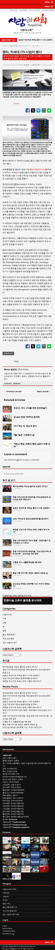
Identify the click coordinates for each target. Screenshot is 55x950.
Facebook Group (20, 825)
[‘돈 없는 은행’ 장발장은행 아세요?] (7, 842)
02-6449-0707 (12, 768)
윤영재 (26, 65)
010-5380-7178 (13, 774)
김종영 (16, 760)
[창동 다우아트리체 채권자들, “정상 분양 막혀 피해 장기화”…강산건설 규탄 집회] (7, 555)
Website (16, 383)
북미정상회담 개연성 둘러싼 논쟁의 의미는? (30, 486)
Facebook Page (19, 822)
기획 (4, 618)
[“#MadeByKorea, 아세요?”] (35, 856)
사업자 (5, 782)
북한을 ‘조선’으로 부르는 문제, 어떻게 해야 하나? (31, 530)
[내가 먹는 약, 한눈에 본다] (7, 429)
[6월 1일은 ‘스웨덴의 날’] (7, 438)
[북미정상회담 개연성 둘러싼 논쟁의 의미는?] (7, 490)
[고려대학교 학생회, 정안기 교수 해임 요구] (7, 856)
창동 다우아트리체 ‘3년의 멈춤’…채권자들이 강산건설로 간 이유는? (31, 541)
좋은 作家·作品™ (9, 634)
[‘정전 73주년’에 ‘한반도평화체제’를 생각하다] (7, 523)
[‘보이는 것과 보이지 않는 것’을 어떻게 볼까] (44, 856)
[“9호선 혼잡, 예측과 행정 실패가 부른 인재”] (7, 447)
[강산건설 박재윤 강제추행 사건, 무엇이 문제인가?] (7, 588)
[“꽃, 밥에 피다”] (16, 856)
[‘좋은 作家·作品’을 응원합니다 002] (25, 842)
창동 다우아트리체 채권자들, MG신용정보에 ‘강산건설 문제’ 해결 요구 (32, 498)
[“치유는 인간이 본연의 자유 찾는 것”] (16, 849)
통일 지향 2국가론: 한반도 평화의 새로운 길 (30, 573)
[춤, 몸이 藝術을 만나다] (7, 878)
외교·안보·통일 (8, 638)
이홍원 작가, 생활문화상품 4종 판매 (27, 562)
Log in (5, 926)
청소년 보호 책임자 (10, 779)
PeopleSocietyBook (21, 827)
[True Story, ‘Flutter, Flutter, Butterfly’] (25, 849)
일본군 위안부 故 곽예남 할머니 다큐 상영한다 (31, 508)
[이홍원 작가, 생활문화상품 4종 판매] (7, 566)
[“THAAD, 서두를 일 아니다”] (35, 842)
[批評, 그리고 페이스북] (35, 864)
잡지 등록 (6, 787)
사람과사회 (35, 65)
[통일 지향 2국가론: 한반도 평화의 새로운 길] (7, 577)
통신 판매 (6, 816)
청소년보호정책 (34, 10)
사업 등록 (6, 803)
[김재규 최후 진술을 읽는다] (35, 871)
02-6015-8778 (12, 771)
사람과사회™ (12, 758)
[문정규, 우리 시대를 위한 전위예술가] (7, 411)
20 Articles (23, 369)
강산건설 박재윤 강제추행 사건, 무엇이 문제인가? (31, 584)
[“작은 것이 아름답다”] (7, 849)
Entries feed (7, 928)
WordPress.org (8, 934)
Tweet (16, 103)
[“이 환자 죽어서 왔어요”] (25, 856)
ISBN (4, 795)
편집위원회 (23, 10)
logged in (19, 460)
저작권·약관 (14, 10)
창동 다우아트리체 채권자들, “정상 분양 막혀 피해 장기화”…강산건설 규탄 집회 (32, 552)
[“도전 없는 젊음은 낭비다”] (16, 842)
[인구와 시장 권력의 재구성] (35, 849)
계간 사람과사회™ (10, 642)
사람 (4, 622)
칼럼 (4, 630)
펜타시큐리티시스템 (38, 169)
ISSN (4, 800)
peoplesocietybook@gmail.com (15, 776)
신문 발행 (6, 808)
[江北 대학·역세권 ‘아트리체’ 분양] (25, 864)
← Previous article (12, 391)
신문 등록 (6, 784)
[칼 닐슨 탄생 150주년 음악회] (7, 420)
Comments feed (9, 931)
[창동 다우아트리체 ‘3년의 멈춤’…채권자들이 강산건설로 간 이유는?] (7, 544)
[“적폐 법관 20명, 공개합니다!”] (44, 864)
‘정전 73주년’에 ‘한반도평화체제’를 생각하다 (30, 518)
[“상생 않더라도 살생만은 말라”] (44, 842)
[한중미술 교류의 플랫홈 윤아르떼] (27, 595)
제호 (4, 758)
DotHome (13, 819)
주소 (4, 763)
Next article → (44, 391)
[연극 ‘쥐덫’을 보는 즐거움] (44, 849)
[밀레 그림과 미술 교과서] (7, 871)
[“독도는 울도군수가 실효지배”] (7, 864)
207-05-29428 (14, 782)
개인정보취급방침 (48, 10)
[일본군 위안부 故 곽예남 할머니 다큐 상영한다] (7, 512)
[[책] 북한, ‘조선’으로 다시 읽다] (25, 871)
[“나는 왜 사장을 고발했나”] (16, 864)
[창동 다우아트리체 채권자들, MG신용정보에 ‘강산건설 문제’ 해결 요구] (7, 501)
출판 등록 (6, 790)
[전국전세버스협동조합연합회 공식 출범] (44, 871)
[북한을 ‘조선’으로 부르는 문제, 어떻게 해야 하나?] (7, 533)
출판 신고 (6, 792)
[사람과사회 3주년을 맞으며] (16, 878)
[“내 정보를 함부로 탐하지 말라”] (16, 871)
